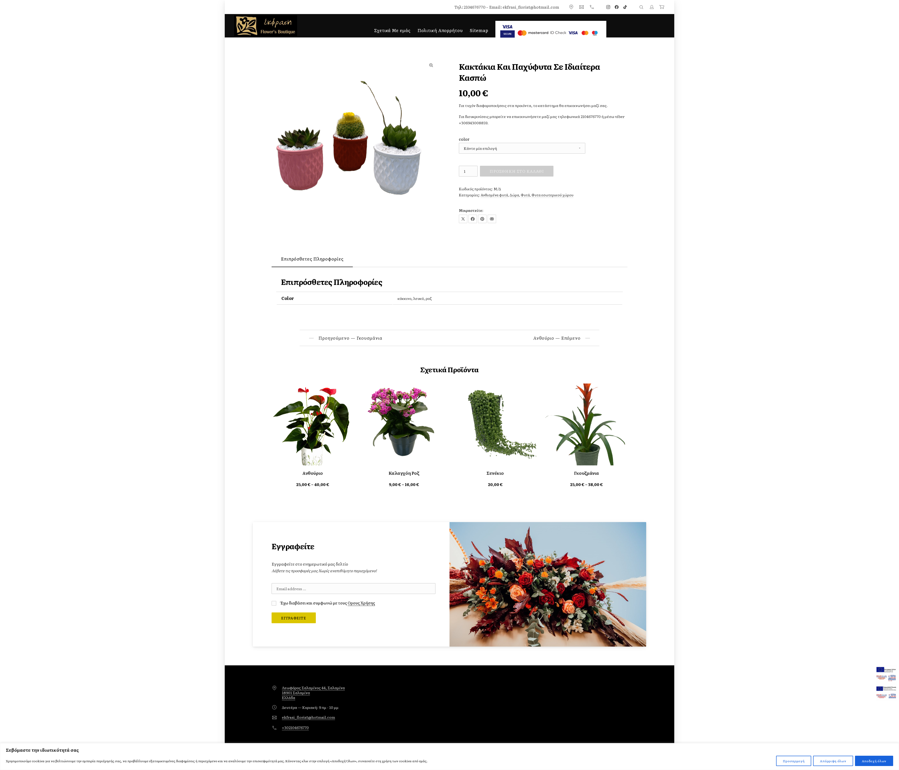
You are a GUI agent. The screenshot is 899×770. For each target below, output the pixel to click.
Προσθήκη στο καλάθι (517, 171)
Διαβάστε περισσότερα (495, 484)
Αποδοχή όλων (874, 761)
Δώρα (514, 195)
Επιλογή (312, 484)
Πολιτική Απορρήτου (440, 30)
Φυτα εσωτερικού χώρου (552, 195)
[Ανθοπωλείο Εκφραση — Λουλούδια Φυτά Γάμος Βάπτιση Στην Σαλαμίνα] (265, 25)
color (464, 139)
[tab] (312, 259)
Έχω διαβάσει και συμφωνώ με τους (327, 603)
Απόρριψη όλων (833, 761)
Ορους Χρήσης (361, 603)
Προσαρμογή (793, 761)
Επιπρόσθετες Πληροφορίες (312, 259)
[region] (449, 756)
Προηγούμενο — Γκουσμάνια (350, 338)
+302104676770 (295, 727)
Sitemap (479, 30)
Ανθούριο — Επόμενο (557, 338)
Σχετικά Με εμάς (392, 30)
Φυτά (525, 195)
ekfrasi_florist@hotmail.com (308, 717)
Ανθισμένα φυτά (494, 195)
